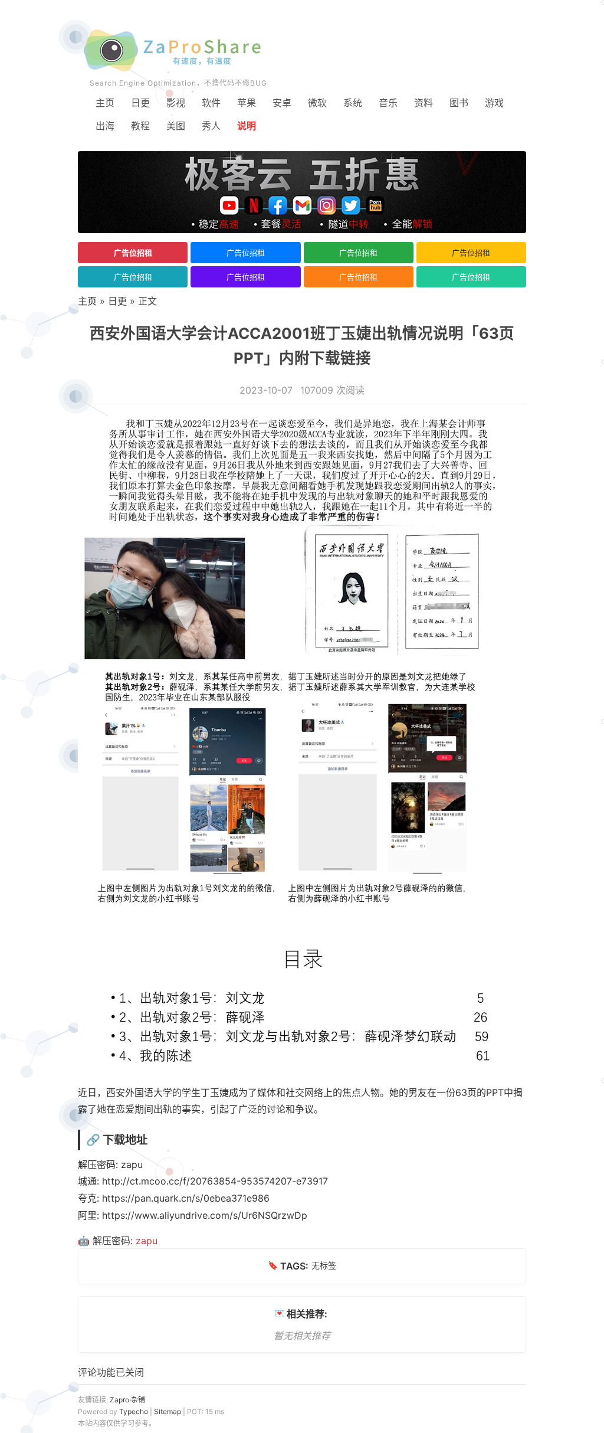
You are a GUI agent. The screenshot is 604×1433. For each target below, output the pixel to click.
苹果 (246, 103)
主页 (105, 103)
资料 (423, 103)
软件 (211, 103)
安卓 (282, 103)
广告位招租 (133, 252)
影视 (175, 103)
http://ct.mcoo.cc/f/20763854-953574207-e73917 (215, 1181)
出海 (105, 126)
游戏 (494, 103)
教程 (140, 126)
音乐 (388, 103)
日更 (140, 103)
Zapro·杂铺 (127, 1399)
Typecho (133, 1411)
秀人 (211, 126)
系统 (352, 103)
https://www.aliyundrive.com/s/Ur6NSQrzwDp (204, 1215)
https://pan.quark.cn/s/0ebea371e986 (186, 1198)
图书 (458, 103)
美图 (175, 126)
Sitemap (167, 1411)
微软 (317, 103)
